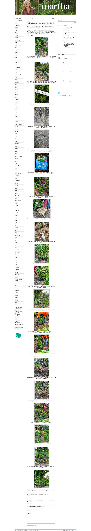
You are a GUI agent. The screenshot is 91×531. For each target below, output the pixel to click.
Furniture (16, 129)
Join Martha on (64, 95)
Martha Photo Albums (18, 20)
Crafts (16, 87)
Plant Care (17, 210)
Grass (16, 141)
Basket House (17, 40)
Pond (16, 220)
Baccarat (16, 37)
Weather (16, 300)
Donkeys (16, 94)
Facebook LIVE (17, 107)
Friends (16, 126)
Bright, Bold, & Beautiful (18, 311)
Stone (16, 264)
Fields (16, 116)
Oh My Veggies (17, 314)
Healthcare (17, 153)
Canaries (16, 64)
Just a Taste (17, 313)
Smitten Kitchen (17, 319)
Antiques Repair (17, 28)
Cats (16, 70)
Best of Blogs (17, 49)
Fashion (16, 112)
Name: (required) (30, 503)
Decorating (17, 91)
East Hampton (17, 97)
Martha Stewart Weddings (19, 330)
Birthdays (16, 52)
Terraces (16, 277)
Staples (16, 260)
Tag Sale (16, 272)
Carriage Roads (17, 67)
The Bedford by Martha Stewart (19, 280)
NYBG (16, 188)
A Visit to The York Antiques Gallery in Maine (69, 28)
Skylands (16, 247)
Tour (16, 285)
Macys (16, 168)
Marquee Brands (18, 171)
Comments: (29, 513)
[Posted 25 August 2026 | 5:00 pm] (63, 62)
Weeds (16, 302)
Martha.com (17, 175)
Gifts (16, 136)
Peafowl (16, 203)
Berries (16, 47)
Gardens (16, 131)
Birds (16, 50)
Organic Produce (18, 195)
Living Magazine (18, 165)
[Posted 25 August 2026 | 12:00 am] (63, 81)
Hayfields (16, 151)
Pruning (16, 227)
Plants (16, 213)
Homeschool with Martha (19, 156)
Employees (17, 99)
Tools (16, 283)
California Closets (18, 62)
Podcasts (16, 215)
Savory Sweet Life (18, 316)
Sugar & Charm (17, 320)
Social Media (17, 252)
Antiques (16, 27)
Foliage (16, 121)
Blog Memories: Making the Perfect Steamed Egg (69, 38)
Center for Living (18, 74)
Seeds (16, 244)
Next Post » (54, 18)
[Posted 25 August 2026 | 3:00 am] (70, 62)
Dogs (16, 92)
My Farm (16, 183)
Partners (16, 202)
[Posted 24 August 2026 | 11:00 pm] (70, 81)
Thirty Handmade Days (18, 322)
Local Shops (17, 166)
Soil (15, 254)
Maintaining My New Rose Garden (69, 33)
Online (16, 190)
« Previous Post (30, 18)
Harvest (16, 148)
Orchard (16, 193)
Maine (16, 170)
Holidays (16, 155)
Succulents (17, 267)
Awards (16, 35)
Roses (16, 242)
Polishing (16, 218)
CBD (16, 72)
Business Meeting (18, 60)
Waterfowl (16, 295)
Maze (16, 176)
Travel (16, 287)
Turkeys (16, 292)
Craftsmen (17, 89)
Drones (16, 96)
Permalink (28, 495)
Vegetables (17, 293)
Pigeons (16, 207)
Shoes (16, 245)
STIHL (16, 262)
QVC (16, 230)
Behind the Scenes (18, 45)
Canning (16, 65)
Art (15, 32)
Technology (17, 274)
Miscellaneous (17, 180)
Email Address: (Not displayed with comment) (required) (36, 506)
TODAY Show (17, 282)
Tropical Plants (17, 290)
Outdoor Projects (18, 200)
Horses (16, 160)
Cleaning (16, 79)
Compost (16, 84)
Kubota (16, 163)
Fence (16, 114)
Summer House (17, 269)
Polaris (16, 217)
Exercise (16, 106)
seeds (16, 133)
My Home (16, 185)
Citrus (16, 77)
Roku (16, 240)
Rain (16, 232)
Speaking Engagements (19, 255)
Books (16, 54)
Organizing (17, 197)
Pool (16, 222)
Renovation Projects (18, 235)
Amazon (16, 23)
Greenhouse (17, 143)
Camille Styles (17, 312)
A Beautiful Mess (17, 310)
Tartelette (16, 321)
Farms (16, 111)
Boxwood (16, 55)
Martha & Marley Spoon (19, 173)
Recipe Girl (16, 315)
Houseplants (17, 161)
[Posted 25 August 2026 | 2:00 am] (63, 71)
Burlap (16, 59)
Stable (16, 259)
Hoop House (17, 158)
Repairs (16, 237)
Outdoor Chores (17, 198)
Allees (16, 22)
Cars (16, 69)
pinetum (16, 208)
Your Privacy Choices (35, 530)
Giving (16, 138)
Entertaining (17, 101)
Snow (16, 250)
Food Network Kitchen (18, 124)
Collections (17, 82)
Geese (16, 134)
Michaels (16, 178)
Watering (16, 297)
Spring (16, 257)
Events (16, 104)
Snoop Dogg (17, 249)
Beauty (16, 42)
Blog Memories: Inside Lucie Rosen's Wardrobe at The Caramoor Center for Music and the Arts (69, 44)
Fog (15, 119)
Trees (16, 288)
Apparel (16, 30)
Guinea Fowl (17, 146)
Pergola (16, 205)
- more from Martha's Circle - (19, 324)
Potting (16, 225)
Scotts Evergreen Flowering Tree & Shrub (35, 172)
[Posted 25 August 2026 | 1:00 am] (70, 71)
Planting (16, 212)
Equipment (17, 102)
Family (16, 109)
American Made (17, 25)
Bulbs (16, 57)
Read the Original (66, 30)
